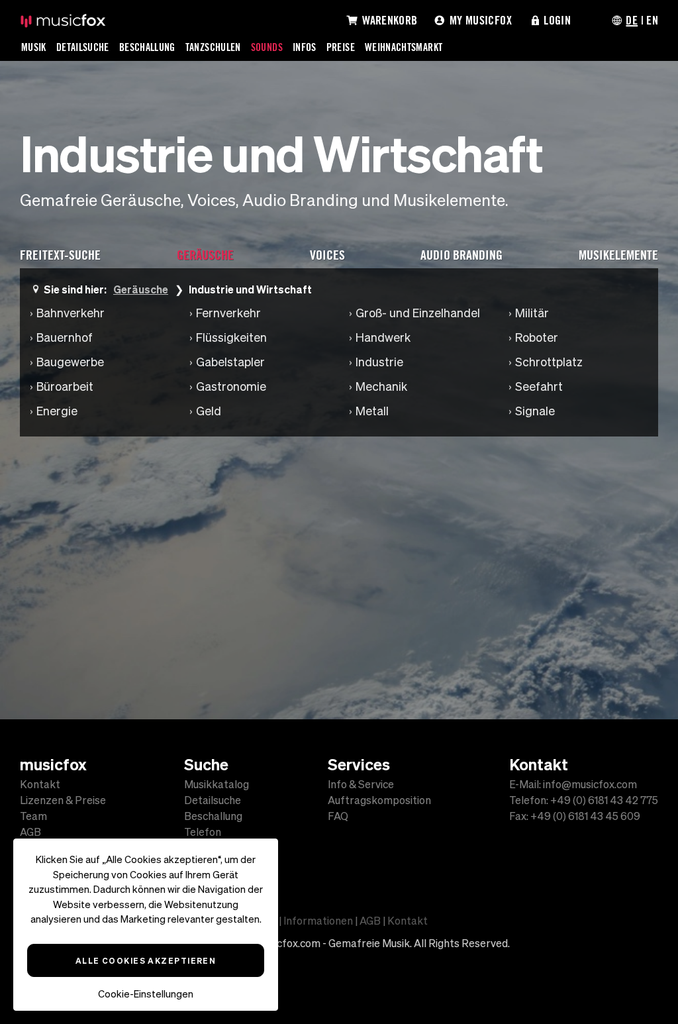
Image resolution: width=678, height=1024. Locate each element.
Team (33, 816)
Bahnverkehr (70, 313)
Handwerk (383, 337)
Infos (304, 47)
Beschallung (147, 47)
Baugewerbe (70, 362)
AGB (30, 832)
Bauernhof (64, 337)
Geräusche (140, 289)
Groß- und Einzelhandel (418, 313)
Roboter (536, 337)
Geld (208, 411)
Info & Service (361, 784)
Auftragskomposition (379, 800)
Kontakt (40, 784)
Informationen (318, 921)
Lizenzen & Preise (63, 800)
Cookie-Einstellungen (145, 993)
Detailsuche (82, 47)
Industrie (379, 362)
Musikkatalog (216, 784)
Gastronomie (231, 386)
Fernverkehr (228, 313)
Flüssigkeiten (231, 337)
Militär (532, 313)
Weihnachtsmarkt (403, 47)
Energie (56, 411)
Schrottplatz (549, 362)
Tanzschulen (213, 47)
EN (652, 20)
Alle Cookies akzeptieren (146, 960)
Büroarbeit (64, 386)
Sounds (267, 47)
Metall (372, 411)
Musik (33, 47)
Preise (340, 47)
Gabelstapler (230, 362)
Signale (535, 411)
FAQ (338, 816)
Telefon (202, 832)
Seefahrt (539, 386)
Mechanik (381, 386)
